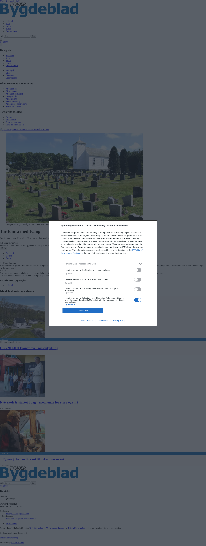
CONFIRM (83, 310)
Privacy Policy (119, 320)
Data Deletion (87, 320)
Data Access (103, 320)
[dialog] (103, 273)
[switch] (137, 270)
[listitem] (103, 263)
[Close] (151, 226)
